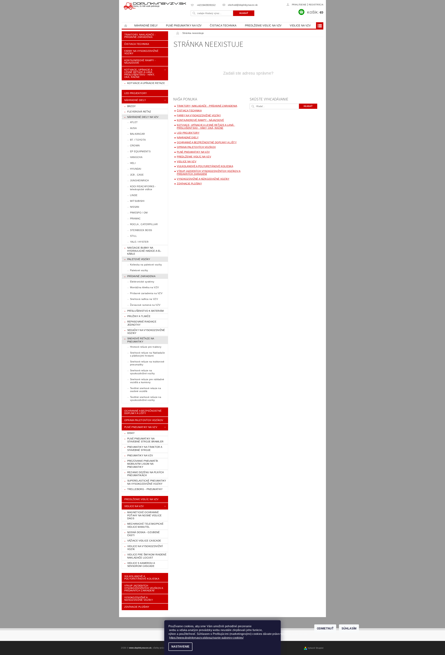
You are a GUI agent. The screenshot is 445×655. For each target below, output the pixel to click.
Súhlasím (349, 628)
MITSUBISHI (137, 201)
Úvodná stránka (126, 25)
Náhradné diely (146, 25)
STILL (133, 235)
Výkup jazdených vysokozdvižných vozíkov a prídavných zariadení (143, 588)
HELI (133, 163)
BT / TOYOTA (138, 139)
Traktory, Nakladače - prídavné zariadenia (140, 35)
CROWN (135, 145)
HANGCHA (136, 157)
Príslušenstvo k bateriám (145, 310)
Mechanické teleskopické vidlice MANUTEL (145, 525)
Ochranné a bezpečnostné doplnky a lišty (142, 412)
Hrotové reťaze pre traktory (145, 346)
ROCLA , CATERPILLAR (144, 224)
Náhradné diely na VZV (143, 117)
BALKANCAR (137, 133)
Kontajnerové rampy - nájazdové (140, 61)
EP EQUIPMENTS (140, 151)
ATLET (134, 122)
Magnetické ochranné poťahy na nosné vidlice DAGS (144, 515)
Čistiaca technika (223, 25)
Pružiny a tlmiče (138, 316)
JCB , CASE (137, 174)
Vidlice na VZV (300, 25)
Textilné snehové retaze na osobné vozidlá (145, 390)
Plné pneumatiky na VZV (183, 25)
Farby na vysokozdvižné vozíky (141, 52)
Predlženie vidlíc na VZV (263, 25)
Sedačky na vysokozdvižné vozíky (146, 332)
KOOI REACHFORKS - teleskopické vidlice (143, 188)
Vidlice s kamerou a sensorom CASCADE (141, 565)
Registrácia (316, 4)
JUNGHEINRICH (139, 180)
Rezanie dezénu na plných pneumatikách (145, 474)
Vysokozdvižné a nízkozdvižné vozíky (138, 598)
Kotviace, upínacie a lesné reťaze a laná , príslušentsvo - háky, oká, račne (139, 73)
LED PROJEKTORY (135, 93)
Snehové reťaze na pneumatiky (140, 340)
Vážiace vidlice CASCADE (144, 540)
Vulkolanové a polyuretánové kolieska (141, 577)
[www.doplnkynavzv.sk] (155, 6)
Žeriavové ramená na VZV (145, 305)
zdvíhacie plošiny (136, 606)
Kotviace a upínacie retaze (146, 83)
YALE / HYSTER (139, 241)
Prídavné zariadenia (141, 276)
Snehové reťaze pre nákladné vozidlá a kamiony (147, 381)
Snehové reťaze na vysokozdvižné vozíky (142, 372)
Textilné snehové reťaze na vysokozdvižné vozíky (145, 399)
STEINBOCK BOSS (141, 230)
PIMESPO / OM (139, 212)
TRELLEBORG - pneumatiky (145, 489)
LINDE (133, 195)
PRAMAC (135, 218)
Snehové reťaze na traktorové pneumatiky (147, 363)
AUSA (133, 128)
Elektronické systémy (142, 281)
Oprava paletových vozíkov (143, 420)
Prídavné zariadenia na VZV (146, 293)
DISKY (131, 433)
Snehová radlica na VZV (144, 299)
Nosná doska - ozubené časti (143, 534)
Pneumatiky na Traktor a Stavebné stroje (144, 448)
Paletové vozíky (138, 259)
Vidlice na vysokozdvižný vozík (145, 548)
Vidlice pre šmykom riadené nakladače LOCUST (146, 556)
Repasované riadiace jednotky (141, 323)
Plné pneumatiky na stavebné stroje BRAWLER (145, 440)
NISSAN (134, 206)
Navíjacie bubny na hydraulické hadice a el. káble (144, 250)
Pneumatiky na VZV (140, 455)
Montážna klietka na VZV (144, 287)
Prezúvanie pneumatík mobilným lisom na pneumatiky (142, 463)
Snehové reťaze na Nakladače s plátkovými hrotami (147, 354)
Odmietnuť (325, 628)
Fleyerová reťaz (139, 111)
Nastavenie (180, 646)
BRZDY (131, 106)
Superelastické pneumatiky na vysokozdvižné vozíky (146, 482)
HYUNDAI (135, 168)
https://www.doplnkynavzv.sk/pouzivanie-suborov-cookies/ (206, 637)
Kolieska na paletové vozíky (146, 264)
